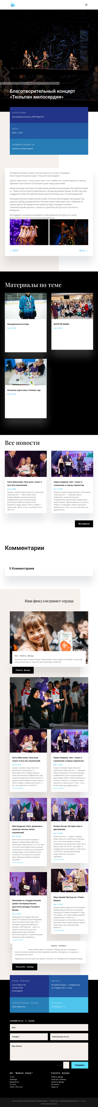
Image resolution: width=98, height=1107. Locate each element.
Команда (13, 1079)
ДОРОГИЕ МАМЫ (62, 324)
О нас (12, 1077)
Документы (14, 1082)
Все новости (84, 524)
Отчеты (13, 1084)
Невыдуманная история (18, 324)
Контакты (55, 1084)
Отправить (80, 1065)
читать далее (17, 788)
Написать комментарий (23, 147)
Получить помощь (25, 967)
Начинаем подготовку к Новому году (24, 390)
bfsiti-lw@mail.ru (19, 1007)
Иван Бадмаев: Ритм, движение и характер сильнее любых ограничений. (27, 829)
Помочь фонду (23, 670)
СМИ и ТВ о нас (16, 1087)
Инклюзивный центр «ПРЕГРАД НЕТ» (28, 117)
